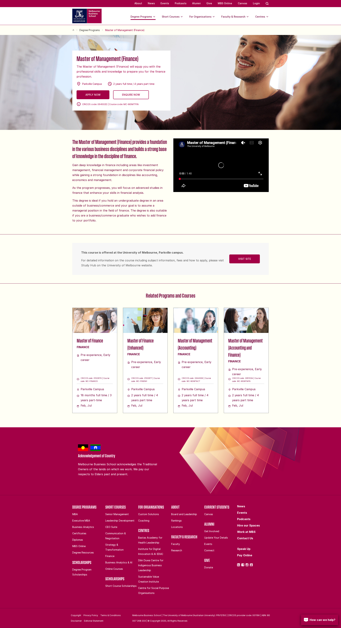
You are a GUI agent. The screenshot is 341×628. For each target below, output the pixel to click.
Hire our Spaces (248, 525)
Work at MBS (246, 532)
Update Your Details (216, 537)
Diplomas (77, 539)
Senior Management (117, 514)
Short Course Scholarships (121, 585)
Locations (177, 526)
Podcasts (180, 3)
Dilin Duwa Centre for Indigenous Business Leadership (150, 565)
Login (256, 3)
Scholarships (81, 562)
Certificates (79, 533)
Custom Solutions (148, 514)
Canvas (242, 3)
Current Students (216, 507)
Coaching (143, 520)
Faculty (175, 543)
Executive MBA (81, 520)
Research (176, 550)
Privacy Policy (90, 615)
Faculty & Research (233, 16)
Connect (209, 550)
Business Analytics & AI (118, 562)
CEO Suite (111, 526)
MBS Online (225, 3)
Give (209, 3)
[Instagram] (247, 564)
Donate (208, 567)
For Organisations (200, 16)
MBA (75, 514)
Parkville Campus (92, 83)
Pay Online (244, 555)
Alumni (196, 3)
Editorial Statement (93, 620)
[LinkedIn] (238, 564)
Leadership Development (119, 520)
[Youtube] (251, 564)
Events (165, 3)
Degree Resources (83, 552)
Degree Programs (141, 16)
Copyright (76, 615)
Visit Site (244, 258)
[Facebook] (242, 564)
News (151, 3)
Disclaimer (76, 620)
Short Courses (171, 16)
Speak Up (243, 549)
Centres (260, 16)
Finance (109, 556)
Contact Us (245, 538)
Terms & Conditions (110, 615)
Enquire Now (131, 94)
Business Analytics (83, 526)
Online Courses (114, 568)
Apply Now (93, 94)
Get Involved (211, 531)
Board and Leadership (184, 514)
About (138, 3)
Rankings (176, 520)
